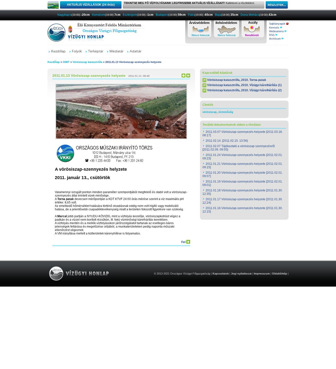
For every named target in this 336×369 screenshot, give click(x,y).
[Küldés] (188, 76)
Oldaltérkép (279, 273)
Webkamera (276, 31)
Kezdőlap (58, 51)
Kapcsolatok (221, 273)
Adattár (135, 51)
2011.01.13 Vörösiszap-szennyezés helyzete (88, 75)
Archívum (275, 38)
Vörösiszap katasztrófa (87, 62)
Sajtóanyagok (277, 23)
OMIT (66, 62)
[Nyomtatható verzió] (183, 76)
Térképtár (95, 51)
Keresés (274, 27)
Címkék (207, 105)
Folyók (77, 51)
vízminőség (225, 111)
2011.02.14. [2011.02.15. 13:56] (227, 140)
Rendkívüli (252, 35)
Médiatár (116, 51)
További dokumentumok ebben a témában (231, 124)
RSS (272, 34)
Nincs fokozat (201, 35)
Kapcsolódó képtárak (217, 73)
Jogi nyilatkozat (241, 273)
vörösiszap (209, 111)
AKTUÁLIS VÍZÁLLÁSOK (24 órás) (91, 4)
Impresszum (262, 273)
